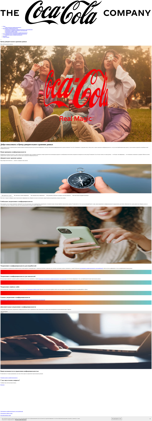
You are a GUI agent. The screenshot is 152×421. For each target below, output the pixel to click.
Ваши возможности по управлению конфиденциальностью (15, 33)
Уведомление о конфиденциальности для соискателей (16, 30)
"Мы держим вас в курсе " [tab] (6, 195)
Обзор (4, 26)
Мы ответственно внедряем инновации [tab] (80, 195)
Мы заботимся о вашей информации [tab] (21, 195)
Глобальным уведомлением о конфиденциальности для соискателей (52, 278)
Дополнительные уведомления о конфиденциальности (16, 32)
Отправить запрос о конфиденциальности (13, 34)
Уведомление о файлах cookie (11, 31)
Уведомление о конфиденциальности (10, 28)
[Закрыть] (150, 418)
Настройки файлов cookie (5, 415)
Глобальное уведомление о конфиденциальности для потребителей (18, 29)
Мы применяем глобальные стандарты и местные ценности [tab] (58, 195)
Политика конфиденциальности (20, 419)
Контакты (5, 35)
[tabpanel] (76, 198)
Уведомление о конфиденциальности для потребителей (11, 299)
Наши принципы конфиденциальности (13, 27)
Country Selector (6, 37)
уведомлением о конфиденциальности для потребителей (91, 268)
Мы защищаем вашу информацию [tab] (38, 195)
